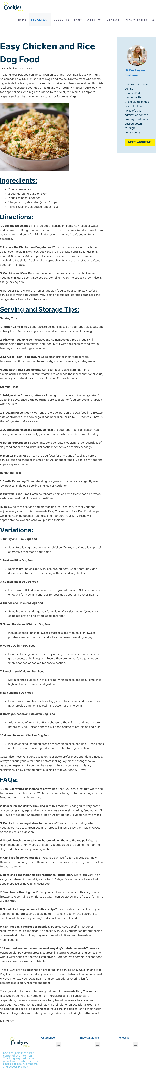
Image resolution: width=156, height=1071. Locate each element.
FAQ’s (78, 19)
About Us (94, 19)
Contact (113, 19)
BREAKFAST (40, 19)
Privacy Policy (135, 19)
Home (22, 19)
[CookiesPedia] (15, 6)
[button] (153, 19)
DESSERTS (62, 19)
